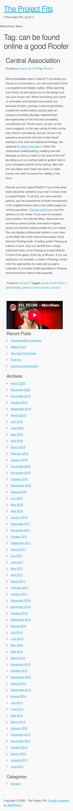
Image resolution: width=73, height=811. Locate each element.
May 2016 (17, 645)
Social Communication (24, 366)
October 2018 (19, 479)
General (24, 283)
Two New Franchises (23, 353)
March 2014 (18, 722)
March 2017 (18, 581)
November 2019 (20, 396)
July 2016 (16, 632)
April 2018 (17, 511)
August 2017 (18, 549)
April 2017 (17, 575)
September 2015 (21, 677)
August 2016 (18, 626)
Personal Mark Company (26, 340)
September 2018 (21, 485)
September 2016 (21, 619)
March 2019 (18, 447)
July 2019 (16, 421)
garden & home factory (36, 287)
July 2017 (16, 556)
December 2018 (20, 466)
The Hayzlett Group (41, 210)
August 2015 (18, 683)
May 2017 (17, 568)
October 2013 (19, 747)
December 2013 (20, 734)
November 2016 (20, 607)
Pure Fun (16, 359)
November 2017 (20, 530)
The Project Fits (28, 8)
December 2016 (20, 600)
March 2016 (18, 658)
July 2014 (16, 702)
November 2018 (20, 473)
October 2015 (19, 671)
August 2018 (18, 492)
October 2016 (19, 613)
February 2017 (19, 588)
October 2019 (19, 402)
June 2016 (17, 639)
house (55, 287)
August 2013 (18, 754)
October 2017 (19, 536)
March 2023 (18, 383)
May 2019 (17, 434)
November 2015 (20, 664)
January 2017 (19, 594)
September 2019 (21, 409)
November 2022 (20, 390)
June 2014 (17, 709)
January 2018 (19, 517)
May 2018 (17, 504)
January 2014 (19, 728)
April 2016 (17, 651)
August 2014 (18, 696)
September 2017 (21, 543)
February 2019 (19, 453)
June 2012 (17, 766)
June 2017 (17, 562)
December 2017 (20, 524)
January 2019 (19, 460)
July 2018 (16, 498)
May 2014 (17, 715)
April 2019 (17, 441)
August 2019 (18, 415)
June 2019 (17, 428)
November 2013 (20, 741)
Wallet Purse (18, 347)
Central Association (33, 60)
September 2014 (21, 690)
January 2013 (19, 760)
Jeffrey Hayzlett (30, 146)
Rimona (48, 68)
